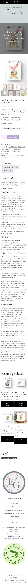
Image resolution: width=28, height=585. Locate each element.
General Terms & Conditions (14, 510)
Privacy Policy (6, 458)
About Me (15, 503)
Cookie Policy (14, 458)
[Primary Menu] (23, 19)
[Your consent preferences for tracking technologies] (25, 582)
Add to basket (13, 137)
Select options (7, 404)
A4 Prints (13, 147)
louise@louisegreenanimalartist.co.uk (14, 527)
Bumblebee (6, 151)
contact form (21, 335)
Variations (5, 128)
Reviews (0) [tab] (7, 171)
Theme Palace (19, 580)
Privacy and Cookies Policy (14, 582)
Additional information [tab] (11, 167)
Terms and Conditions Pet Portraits (14, 513)
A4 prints (9, 149)
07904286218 (14, 529)
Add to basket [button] (21, 404)
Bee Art (21, 147)
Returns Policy (14, 516)
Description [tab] (7, 163)
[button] (23, 61)
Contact (14, 507)
